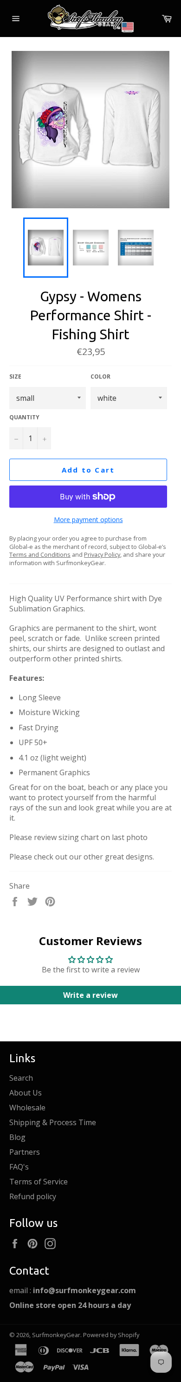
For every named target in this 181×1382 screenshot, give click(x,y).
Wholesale (27, 1107)
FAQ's (19, 1167)
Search (21, 1078)
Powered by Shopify (111, 1335)
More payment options (88, 519)
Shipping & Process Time (52, 1122)
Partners (24, 1152)
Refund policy (32, 1196)
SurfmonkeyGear (56, 1335)
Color (100, 376)
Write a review (90, 995)
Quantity (24, 417)
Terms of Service (38, 1182)
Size (15, 376)
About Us (25, 1093)
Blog (17, 1137)
